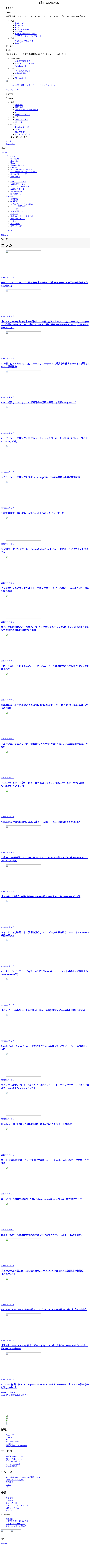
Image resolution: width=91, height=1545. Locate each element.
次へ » (12, 1392)
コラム (18, 129)
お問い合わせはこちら (14, 1395)
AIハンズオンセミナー (24, 63)
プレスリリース (21, 120)
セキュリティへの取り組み (26, 110)
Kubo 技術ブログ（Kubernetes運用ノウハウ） (25, 1477)
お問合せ (9, 141)
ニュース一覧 (11, 1503)
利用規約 (9, 1519)
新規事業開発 (21, 73)
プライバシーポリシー (15, 1524)
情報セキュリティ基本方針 (21, 216)
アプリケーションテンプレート (28, 36)
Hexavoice (19, 25)
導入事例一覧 (21, 78)
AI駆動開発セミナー (23, 61)
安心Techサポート (22, 66)
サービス (9, 179)
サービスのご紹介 (22, 71)
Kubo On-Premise (22, 29)
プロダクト (10, 156)
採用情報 (19, 107)
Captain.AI (19, 23)
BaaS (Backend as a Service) (26, 34)
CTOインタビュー (22, 134)
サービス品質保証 (22, 115)
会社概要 (19, 105)
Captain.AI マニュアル (24, 41)
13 (8, 1392)
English (4, 152)
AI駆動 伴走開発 (17, 189)
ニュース (19, 122)
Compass (18, 32)
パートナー (20, 112)
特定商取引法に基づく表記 (17, 1521)
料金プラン (20, 43)
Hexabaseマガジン (22, 127)
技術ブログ (20, 132)
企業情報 (9, 196)
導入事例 (9, 1482)
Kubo (17, 27)
